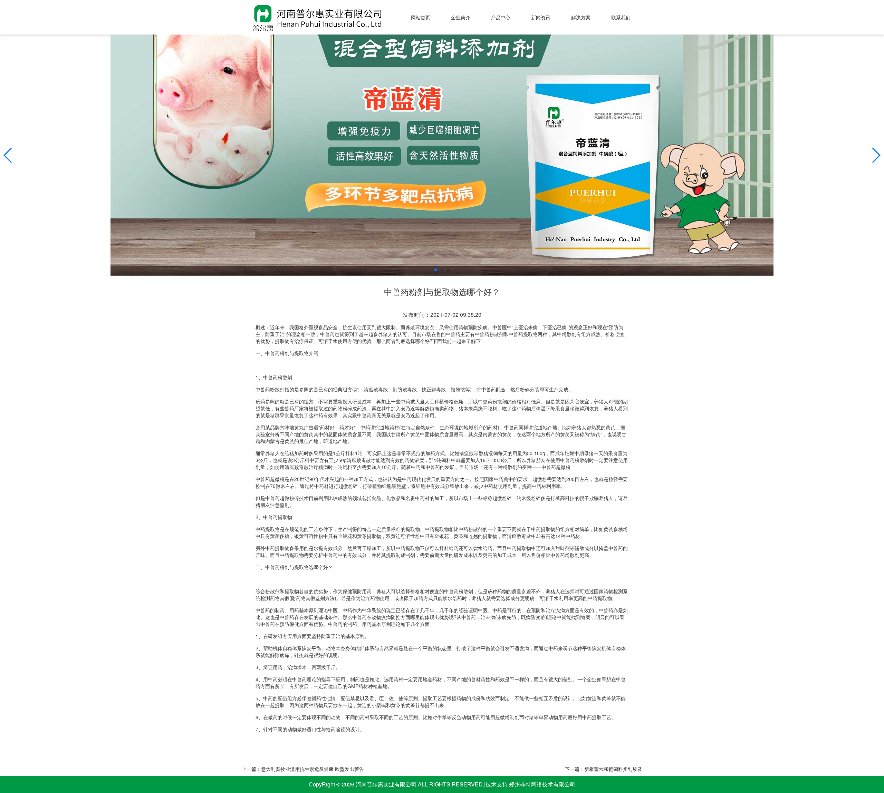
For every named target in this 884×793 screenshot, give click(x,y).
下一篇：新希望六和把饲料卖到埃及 (603, 768)
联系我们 (621, 17)
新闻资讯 (540, 17)
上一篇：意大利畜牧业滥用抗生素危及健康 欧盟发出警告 (303, 768)
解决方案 (580, 17)
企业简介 (460, 17)
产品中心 (500, 17)
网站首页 (420, 17)
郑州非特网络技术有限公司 (541, 784)
